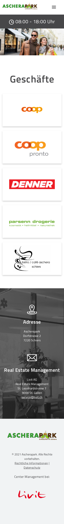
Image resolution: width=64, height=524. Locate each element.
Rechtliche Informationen (31, 463)
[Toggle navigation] (54, 7)
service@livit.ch (32, 397)
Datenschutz (32, 467)
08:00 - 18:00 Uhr (35, 21)
